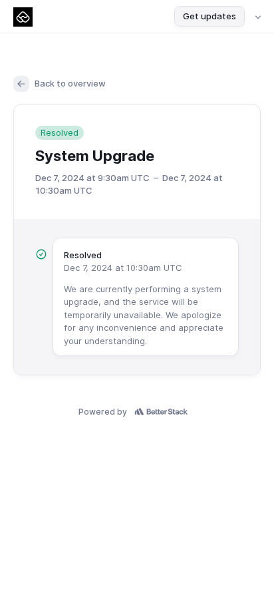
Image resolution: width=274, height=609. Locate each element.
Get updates (209, 16)
